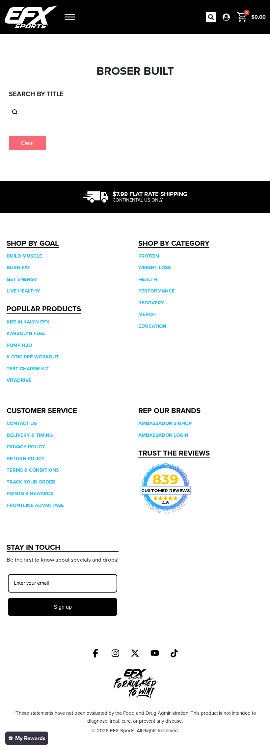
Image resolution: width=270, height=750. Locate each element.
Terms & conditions (33, 470)
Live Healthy (23, 290)
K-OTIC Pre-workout (33, 356)
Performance (156, 290)
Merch (147, 314)
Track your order (31, 482)
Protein (148, 256)
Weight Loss (154, 267)
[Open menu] (69, 17)
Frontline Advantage (35, 505)
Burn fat (18, 267)
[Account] (226, 17)
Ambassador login (163, 435)
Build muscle (24, 256)
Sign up (63, 607)
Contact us (22, 423)
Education (152, 326)
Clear (27, 143)
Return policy (26, 458)
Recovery (151, 302)
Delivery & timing (30, 435)
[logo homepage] (31, 17)
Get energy (22, 279)
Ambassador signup (165, 423)
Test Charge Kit (28, 368)
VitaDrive (19, 380)
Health (147, 279)
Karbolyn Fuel (26, 333)
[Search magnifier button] (211, 17)
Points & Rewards (30, 493)
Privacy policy (26, 446)
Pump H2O (19, 345)
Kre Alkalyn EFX (28, 321)
